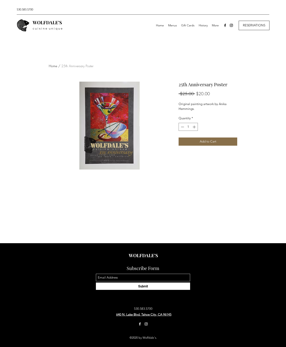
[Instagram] (231, 25)
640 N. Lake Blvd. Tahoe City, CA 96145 (143, 314)
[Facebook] (225, 25)
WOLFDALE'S (47, 22)
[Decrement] (182, 127)
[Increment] (194, 127)
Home (53, 66)
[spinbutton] (188, 127)
